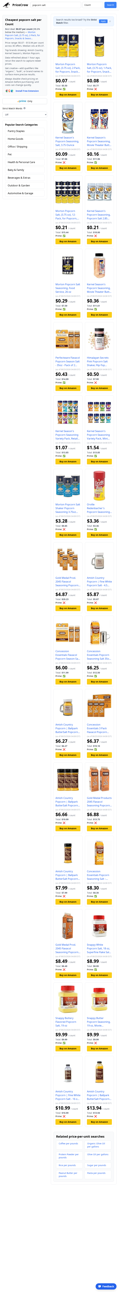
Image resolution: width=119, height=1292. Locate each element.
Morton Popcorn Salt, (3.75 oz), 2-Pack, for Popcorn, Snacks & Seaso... (22, 35)
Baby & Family (16, 170)
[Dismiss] (110, 21)
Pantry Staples (16, 131)
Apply (103, 21)
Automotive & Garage (20, 193)
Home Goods (15, 139)
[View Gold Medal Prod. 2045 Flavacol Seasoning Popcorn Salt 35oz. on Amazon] (67, 927)
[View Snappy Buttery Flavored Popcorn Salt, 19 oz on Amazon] (67, 1000)
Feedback (108, 1286)
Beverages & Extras (19, 177)
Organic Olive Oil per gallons (96, 1145)
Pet (10, 154)
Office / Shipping (17, 146)
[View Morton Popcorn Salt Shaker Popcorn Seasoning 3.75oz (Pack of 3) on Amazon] (67, 487)
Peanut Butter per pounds (68, 1175)
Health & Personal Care (21, 162)
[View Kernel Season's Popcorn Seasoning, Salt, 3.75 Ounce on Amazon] (67, 120)
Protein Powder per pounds (69, 1156)
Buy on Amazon (68, 94)
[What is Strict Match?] (24, 108)
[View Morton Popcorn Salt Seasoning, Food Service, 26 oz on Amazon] (67, 266)
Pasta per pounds (96, 1173)
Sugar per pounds (96, 1165)
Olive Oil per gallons (97, 1154)
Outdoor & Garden (19, 185)
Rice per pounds (67, 1165)
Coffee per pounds (68, 1143)
